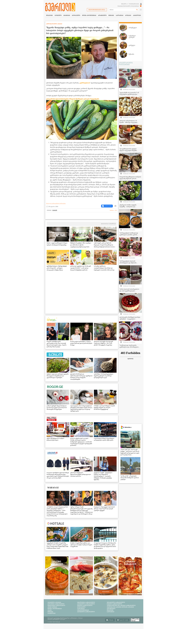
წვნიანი (50, 611)
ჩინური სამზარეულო (84, 605)
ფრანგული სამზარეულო (116, 602)
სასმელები (51, 613)
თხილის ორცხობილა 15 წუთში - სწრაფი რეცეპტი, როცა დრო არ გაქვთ (129, 122)
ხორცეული (81, 607)
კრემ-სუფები (52, 607)
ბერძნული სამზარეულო (86, 604)
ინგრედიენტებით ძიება (96, 9)
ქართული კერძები (54, 602)
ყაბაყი (54, 210)
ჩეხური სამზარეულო (114, 604)
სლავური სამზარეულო (56, 604)
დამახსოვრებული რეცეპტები (128, 6)
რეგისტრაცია (134, 4)
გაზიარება (108, 206)
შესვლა (124, 4)
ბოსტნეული (111, 608)
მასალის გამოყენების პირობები (56, 203)
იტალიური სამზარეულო (86, 602)
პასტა (50, 610)
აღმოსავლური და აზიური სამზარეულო (121, 605)
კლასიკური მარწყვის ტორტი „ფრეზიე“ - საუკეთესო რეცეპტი (130, 319)
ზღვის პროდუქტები (55, 608)
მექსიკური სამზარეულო (56, 605)
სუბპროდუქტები (83, 610)
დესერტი (110, 610)
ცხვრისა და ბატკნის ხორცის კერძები (120, 607)
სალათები (81, 608)
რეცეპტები (56, 591)
